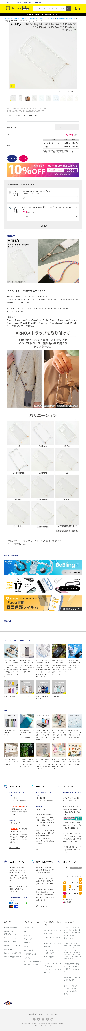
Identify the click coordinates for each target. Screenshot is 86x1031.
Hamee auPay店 (10, 941)
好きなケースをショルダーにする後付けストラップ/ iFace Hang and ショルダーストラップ (49, 208)
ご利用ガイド (28, 927)
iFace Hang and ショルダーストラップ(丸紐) (36, 191)
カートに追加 (12, 158)
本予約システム (68, 809)
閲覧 (16, 200)
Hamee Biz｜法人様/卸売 (12, 957)
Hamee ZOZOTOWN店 (12, 945)
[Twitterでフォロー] (38, 1019)
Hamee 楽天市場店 (10, 927)
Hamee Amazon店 (10, 938)
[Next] (78, 55)
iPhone (52, 18)
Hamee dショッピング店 (12, 953)
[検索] (68, 8)
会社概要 (27, 946)
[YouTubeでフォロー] (51, 1019)
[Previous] (7, 55)
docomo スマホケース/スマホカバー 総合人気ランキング (31, 18)
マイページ (28, 939)
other (10, 115)
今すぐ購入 (23, 158)
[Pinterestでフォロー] (47, 1019)
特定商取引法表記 (30, 954)
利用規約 (27, 943)
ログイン (27, 935)
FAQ (25, 931)
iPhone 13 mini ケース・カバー (66, 18)
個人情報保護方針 (30, 950)
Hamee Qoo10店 (10, 949)
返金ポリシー (28, 958)
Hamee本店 (8, 18)
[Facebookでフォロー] (34, 1019)
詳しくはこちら (14, 848)
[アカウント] (76, 8)
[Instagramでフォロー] (43, 1019)
